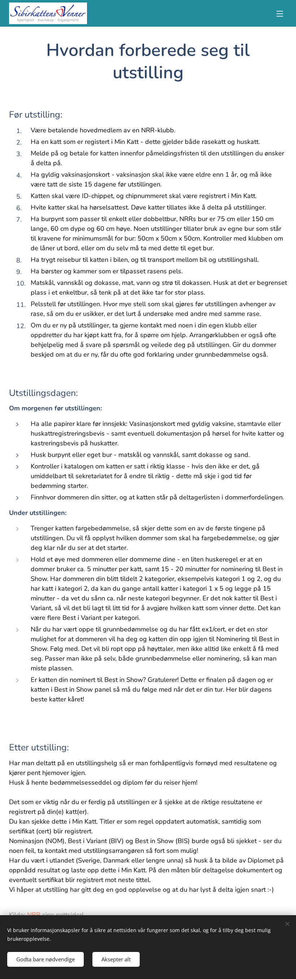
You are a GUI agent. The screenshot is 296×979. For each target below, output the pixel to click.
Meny (280, 13)
